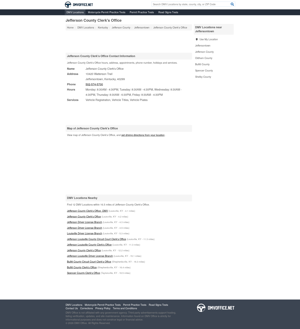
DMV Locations (75, 12)
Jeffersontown (202, 45)
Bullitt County (202, 64)
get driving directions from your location (143, 135)
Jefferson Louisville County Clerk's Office (89, 244)
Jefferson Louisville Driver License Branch (90, 256)
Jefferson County (204, 51)
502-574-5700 (94, 84)
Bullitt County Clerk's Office (82, 267)
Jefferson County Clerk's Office (84, 216)
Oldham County (203, 58)
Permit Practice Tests (142, 12)
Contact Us (72, 308)
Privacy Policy (102, 308)
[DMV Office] (79, 4)
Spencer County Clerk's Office (83, 273)
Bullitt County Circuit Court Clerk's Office (89, 261)
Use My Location (208, 39)
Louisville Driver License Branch (84, 233)
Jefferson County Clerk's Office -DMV (87, 210)
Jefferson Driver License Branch (84, 222)
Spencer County (204, 70)
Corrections (86, 308)
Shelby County (203, 76)
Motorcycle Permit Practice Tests (106, 12)
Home (70, 27)
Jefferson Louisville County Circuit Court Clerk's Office (96, 239)
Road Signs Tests (168, 12)
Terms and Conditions (125, 308)
